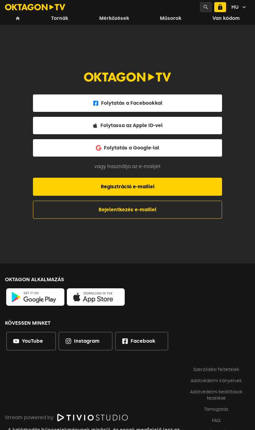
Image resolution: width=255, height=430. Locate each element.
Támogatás (216, 409)
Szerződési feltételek (216, 369)
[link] (35, 297)
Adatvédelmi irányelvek (216, 380)
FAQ (216, 420)
